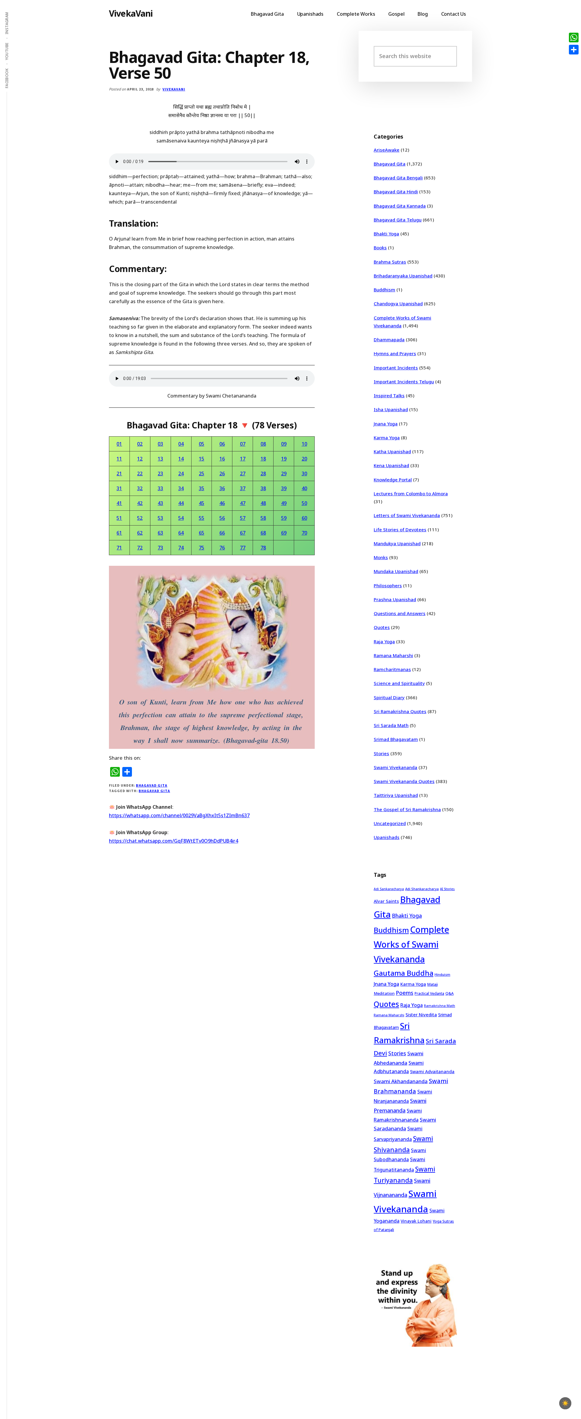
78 (263, 547)
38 (263, 488)
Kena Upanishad (391, 465)
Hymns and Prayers (395, 353)
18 (263, 458)
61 (119, 532)
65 (201, 532)
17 (242, 458)
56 (222, 518)
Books (380, 247)
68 (263, 532)
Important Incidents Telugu (404, 382)
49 (284, 503)
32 (140, 488)
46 (222, 503)
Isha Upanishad (391, 409)
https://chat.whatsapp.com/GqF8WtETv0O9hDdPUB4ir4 (173, 840)
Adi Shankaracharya (422, 888)
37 (242, 488)
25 (201, 473)
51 (119, 518)
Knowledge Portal (393, 480)
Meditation (384, 993)
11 (119, 458)
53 (160, 518)
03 (160, 444)
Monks (381, 557)
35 (201, 488)
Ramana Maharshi (393, 655)
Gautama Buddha (403, 973)
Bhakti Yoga (386, 234)
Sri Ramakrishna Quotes (400, 711)
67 (242, 532)
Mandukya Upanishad (397, 543)
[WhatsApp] (574, 37)
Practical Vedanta (429, 993)
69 (284, 532)
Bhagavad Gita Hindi (396, 191)
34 (181, 488)
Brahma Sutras (390, 262)
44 (181, 503)
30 (304, 473)
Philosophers (388, 585)
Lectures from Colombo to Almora (411, 493)
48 (263, 503)
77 (242, 547)
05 (201, 444)
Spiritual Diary (389, 697)
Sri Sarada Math (391, 725)
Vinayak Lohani (416, 1221)
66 (222, 532)
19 (284, 458)
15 (201, 458)
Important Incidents (396, 368)
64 (181, 532)
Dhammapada (389, 339)
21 (119, 473)
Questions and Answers (399, 613)
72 (140, 547)
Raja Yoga (384, 641)
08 (263, 444)
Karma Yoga (387, 437)
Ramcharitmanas (392, 669)
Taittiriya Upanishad (396, 795)
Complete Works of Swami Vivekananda (411, 944)
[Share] (574, 50)
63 (160, 532)
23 (160, 473)
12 (140, 458)
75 (201, 547)
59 (284, 518)
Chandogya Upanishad (398, 303)
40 (304, 488)
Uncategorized (390, 823)
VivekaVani (131, 13)
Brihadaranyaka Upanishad (403, 276)
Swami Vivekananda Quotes (404, 781)
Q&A (449, 993)
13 (160, 458)
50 (304, 503)
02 (140, 444)
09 (284, 444)
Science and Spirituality (399, 683)
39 (284, 488)
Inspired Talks (389, 395)
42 (140, 503)
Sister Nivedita (421, 1014)
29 (284, 473)
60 (304, 518)
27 (242, 473)
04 (181, 444)
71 (119, 547)
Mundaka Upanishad (396, 571)
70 (304, 532)
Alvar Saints (386, 901)
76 (222, 547)
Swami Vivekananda (395, 767)
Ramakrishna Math (439, 1006)
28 (263, 473)
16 (222, 458)
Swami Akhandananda (401, 1081)
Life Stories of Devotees (400, 529)
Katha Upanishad (392, 451)
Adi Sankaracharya (389, 889)
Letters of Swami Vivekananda (407, 515)
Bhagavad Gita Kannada (400, 206)
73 (160, 547)
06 (222, 444)
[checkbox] (565, 1403)
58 (263, 518)
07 (242, 444)
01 (119, 444)
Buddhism (384, 290)
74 (181, 547)
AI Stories (447, 889)
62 (140, 532)
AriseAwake (386, 150)
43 (160, 503)
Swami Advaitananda (432, 1071)
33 (160, 488)
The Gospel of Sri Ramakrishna (407, 809)
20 (304, 458)
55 (201, 518)
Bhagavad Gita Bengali (398, 178)
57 (242, 518)
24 (181, 473)
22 (140, 473)
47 (242, 503)
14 (181, 458)
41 (119, 503)
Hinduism (442, 974)
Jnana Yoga (386, 424)
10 (304, 444)
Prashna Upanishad (395, 599)
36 (222, 488)
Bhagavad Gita (151, 785)
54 (181, 518)
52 (140, 518)
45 (201, 503)
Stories (381, 753)
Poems (404, 992)
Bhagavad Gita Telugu (398, 220)
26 (222, 473)
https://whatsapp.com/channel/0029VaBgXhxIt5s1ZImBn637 (179, 815)
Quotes (382, 627)
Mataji (432, 984)
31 (119, 488)
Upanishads (386, 837)
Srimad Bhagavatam (396, 739)
